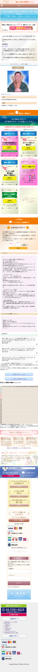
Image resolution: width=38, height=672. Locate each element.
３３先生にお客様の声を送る (19, 379)
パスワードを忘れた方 (13, 586)
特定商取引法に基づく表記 (11, 632)
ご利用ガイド (7, 625)
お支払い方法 (7, 628)
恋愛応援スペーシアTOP (10, 622)
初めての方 (7, 623)
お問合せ (6, 626)
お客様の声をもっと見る (19, 374)
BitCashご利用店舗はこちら (19, 547)
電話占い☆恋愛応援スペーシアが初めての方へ (19, 448)
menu (19, 5)
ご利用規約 (7, 629)
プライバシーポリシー (10, 631)
